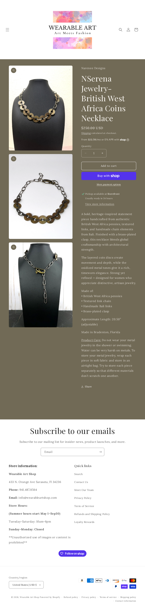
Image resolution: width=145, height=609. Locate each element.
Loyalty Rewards (84, 522)
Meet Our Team (84, 490)
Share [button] (88, 386)
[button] (7, 30)
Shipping (86, 133)
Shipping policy (128, 597)
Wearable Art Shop (29, 597)
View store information (99, 204)
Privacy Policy (82, 498)
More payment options (109, 184)
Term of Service (84, 506)
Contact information (125, 601)
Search (78, 474)
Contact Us (81, 482)
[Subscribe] (100, 452)
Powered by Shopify (50, 597)
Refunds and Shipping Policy (92, 514)
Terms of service (108, 597)
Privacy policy (89, 597)
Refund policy (71, 597)
